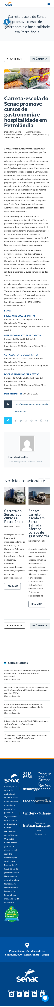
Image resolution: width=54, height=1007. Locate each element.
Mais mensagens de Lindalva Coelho (25, 461)
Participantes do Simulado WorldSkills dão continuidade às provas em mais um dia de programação (23, 707)
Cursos (37, 132)
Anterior (16, 59)
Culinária (29, 132)
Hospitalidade (10, 134)
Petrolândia (20, 411)
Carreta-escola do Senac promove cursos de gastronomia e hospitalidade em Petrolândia (26, 111)
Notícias (20, 134)
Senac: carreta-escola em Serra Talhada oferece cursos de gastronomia (38, 523)
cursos (32, 404)
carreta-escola (21, 404)
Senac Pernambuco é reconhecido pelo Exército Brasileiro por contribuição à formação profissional (26, 673)
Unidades (42, 134)
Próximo (38, 59)
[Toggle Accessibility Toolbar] (6, 21)
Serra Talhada (31, 134)
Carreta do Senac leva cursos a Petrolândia (13, 516)
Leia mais (12, 586)
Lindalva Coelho (14, 132)
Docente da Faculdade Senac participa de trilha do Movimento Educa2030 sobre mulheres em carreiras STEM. (26, 690)
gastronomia (42, 404)
